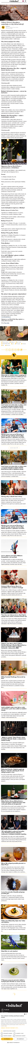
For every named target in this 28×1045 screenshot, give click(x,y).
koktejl (24, 343)
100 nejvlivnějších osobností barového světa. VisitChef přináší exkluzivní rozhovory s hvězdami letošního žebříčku (13, 832)
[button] (25, 1)
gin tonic (19, 342)
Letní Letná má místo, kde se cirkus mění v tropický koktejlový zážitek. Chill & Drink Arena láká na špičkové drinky (13, 406)
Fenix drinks (6, 323)
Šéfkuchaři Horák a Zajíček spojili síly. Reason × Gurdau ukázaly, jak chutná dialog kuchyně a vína (12, 770)
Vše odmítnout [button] (20, 1039)
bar (3, 345)
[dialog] (14, 1028)
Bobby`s (12, 342)
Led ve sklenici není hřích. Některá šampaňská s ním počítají (11, 556)
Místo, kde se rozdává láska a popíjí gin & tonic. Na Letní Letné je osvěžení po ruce (13, 375)
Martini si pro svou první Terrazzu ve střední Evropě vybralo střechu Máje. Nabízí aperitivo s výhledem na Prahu (12, 435)
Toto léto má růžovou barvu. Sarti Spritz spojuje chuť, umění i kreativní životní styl (14, 615)
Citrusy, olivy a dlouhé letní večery (11, 496)
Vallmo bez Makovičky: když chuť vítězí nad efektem (13, 921)
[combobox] (24, 1014)
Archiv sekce (13, 447)
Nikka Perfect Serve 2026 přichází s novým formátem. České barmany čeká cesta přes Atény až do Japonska (13, 802)
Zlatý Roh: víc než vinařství (9, 951)
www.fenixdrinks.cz (6, 316)
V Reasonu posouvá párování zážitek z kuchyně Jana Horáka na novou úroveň (13, 980)
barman (8, 345)
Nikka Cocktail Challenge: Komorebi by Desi (13, 677)
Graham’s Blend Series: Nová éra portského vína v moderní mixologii (12, 586)
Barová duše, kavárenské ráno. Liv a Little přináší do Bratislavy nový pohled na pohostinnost (14, 997)
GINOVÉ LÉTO (6, 343)
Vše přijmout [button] (7, 1039)
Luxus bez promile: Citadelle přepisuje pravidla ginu (13, 892)
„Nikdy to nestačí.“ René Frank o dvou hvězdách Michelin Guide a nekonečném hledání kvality (13, 739)
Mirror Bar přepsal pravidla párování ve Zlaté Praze (13, 863)
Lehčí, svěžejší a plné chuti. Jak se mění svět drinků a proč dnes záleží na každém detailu (14, 708)
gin (13, 343)
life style (18, 343)
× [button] (26, 1014)
